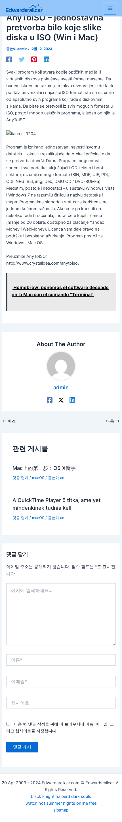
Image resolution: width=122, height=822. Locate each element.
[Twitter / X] (61, 400)
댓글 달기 (20, 478)
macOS (38, 478)
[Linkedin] (46, 59)
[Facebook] (9, 59)
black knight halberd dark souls (61, 796)
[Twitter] (21, 59)
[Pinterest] (34, 59)
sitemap (61, 810)
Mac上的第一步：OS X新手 (44, 468)
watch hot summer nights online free (61, 803)
